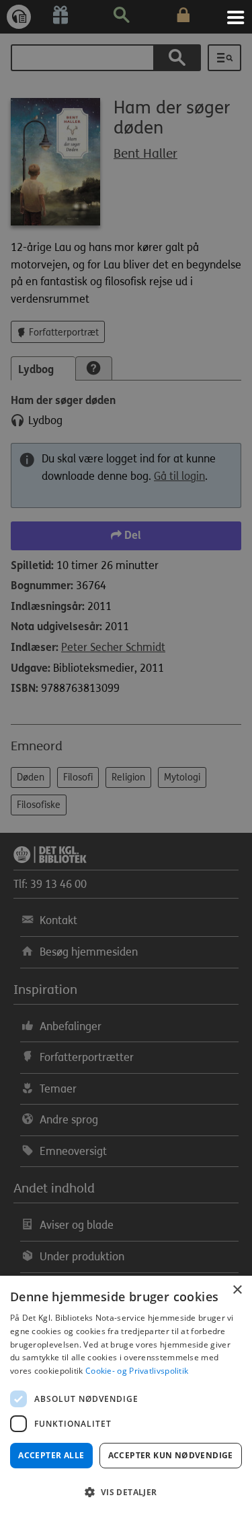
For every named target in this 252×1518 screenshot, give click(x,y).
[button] (126, 1492)
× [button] (237, 1290)
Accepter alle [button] (51, 1455)
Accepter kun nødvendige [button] (170, 1455)
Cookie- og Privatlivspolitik (136, 1370)
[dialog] (126, 1397)
